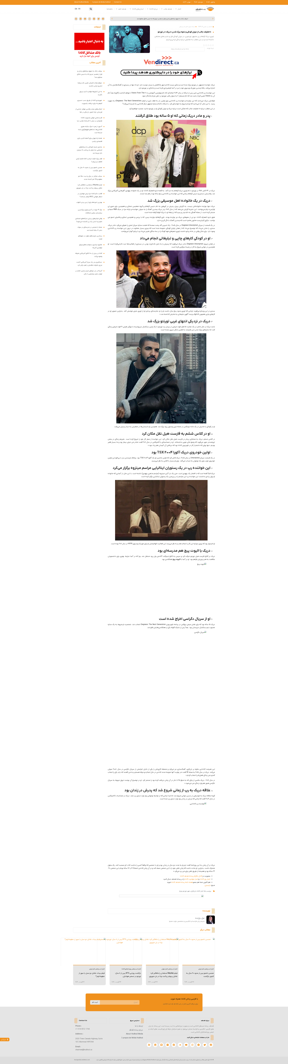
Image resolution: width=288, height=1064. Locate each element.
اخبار (179, 9)
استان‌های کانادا (138, 9)
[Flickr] (167, 1045)
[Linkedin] (80, 19)
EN (76, 9)
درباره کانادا (153, 9)
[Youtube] (85, 19)
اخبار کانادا (200, 891)
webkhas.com (86, 1060)
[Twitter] (98, 19)
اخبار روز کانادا (205, 879)
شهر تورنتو (186, 891)
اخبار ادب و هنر (183, 27)
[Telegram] (94, 19)
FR (79, 9)
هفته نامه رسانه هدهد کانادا (182, 882)
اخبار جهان (165, 969)
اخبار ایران (201, 969)
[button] (91, 9)
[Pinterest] (174, 1045)
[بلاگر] (161, 1045)
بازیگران (193, 891)
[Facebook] (103, 19)
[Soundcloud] (180, 1045)
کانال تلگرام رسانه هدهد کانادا (191, 876)
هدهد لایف (122, 9)
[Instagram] (89, 19)
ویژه (180, 891)
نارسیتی (208, 885)
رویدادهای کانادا (126, 969)
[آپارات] (76, 19)
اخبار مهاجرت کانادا (191, 879)
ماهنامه (109, 9)
